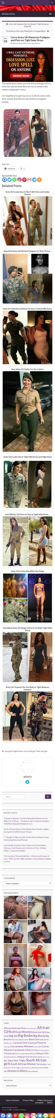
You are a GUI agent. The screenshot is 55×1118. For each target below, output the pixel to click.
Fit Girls (34, 1050)
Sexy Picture (36, 43)
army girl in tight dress (14, 751)
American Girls (39, 1032)
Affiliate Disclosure (44, 1100)
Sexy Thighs (19, 1060)
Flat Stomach (10, 1053)
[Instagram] (19, 179)
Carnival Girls (20, 1042)
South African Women (23, 1063)
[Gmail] (29, 179)
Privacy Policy (28, 1100)
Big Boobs (25, 1035)
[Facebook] (4, 179)
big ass (13, 1035)
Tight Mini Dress (25, 1068)
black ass (15, 1040)
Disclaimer (39, 1102)
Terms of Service (12, 1100)
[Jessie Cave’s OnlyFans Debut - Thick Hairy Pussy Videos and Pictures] (39, 907)
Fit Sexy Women (43, 1050)
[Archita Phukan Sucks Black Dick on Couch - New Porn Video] (39, 931)
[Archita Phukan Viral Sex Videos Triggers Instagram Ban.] (15, 1003)
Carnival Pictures (37, 1042)
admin (15, 43)
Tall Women (41, 1064)
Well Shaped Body (38, 1068)
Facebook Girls (22, 1049)
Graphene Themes (19, 1110)
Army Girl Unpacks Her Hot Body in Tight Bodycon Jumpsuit (29, 25)
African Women (22, 1032)
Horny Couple (20, 1053)
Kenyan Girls (42, 1053)
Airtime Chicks (8, 14)
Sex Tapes (8, 1060)
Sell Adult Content (36, 1057)
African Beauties (31, 1028)
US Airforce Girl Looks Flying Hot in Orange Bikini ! (26, 31)
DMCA (49, 1102)
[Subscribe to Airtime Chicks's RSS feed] (3, 2)
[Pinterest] (24, 179)
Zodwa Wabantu (32, 1071)
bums (10, 1043)
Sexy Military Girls (25, 43)
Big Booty (39, 1035)
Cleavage (7, 1047)
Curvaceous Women (21, 1046)
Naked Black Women (10, 1057)
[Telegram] (34, 179)
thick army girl (41, 751)
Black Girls (34, 1039)
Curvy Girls (37, 1047)
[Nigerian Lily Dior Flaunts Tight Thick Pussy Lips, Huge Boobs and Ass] (39, 955)
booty (41, 1040)
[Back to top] (49, 1112)
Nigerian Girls (23, 1057)
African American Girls (15, 1028)
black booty (23, 1039)
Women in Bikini (17, 1071)
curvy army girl (29, 751)
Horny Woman (30, 1054)
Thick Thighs (16, 1068)
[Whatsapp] (14, 179)
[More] (39, 179)
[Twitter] (9, 179)
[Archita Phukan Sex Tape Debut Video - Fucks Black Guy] (15, 907)
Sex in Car (46, 1057)
